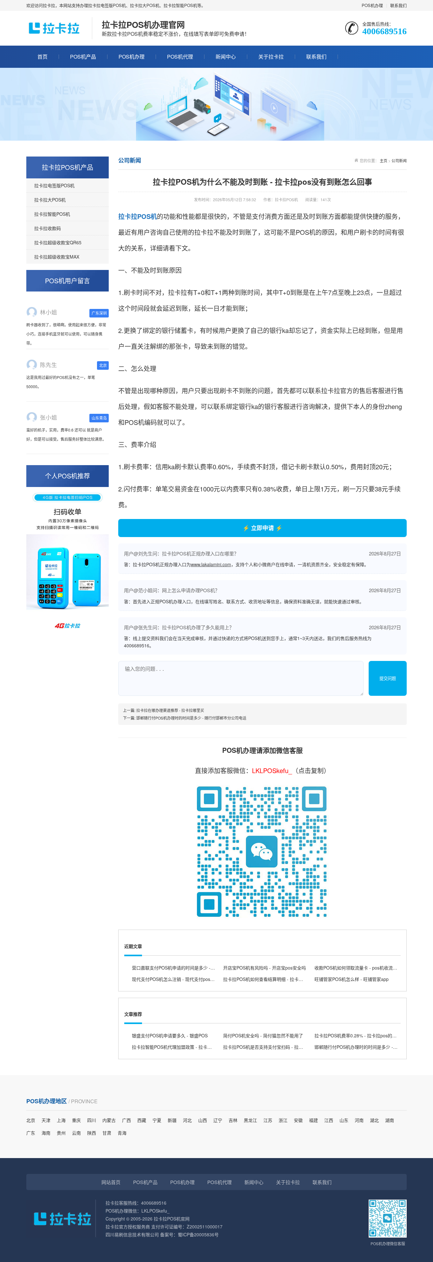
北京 (30, 1120)
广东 (30, 1133)
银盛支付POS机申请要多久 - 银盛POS (170, 1035)
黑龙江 (250, 1120)
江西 (328, 1120)
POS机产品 (83, 56)
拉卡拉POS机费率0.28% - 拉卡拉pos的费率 (357, 1035)
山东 (343, 1120)
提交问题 (387, 678)
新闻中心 (226, 56)
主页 (383, 160)
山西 (202, 1120)
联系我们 (398, 5)
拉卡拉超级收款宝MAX (56, 256)
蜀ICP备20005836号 (198, 1234)
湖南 (389, 1120)
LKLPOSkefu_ (272, 770)
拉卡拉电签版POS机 (54, 185)
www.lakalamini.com (211, 564)
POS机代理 (180, 56)
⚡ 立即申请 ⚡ (262, 528)
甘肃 (106, 1133)
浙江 (283, 1120)
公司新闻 (399, 160)
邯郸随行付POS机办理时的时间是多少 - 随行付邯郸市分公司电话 (191, 718)
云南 (76, 1133)
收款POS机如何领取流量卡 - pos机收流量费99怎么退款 (369, 967)
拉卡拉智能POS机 (52, 214)
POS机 (147, 216)
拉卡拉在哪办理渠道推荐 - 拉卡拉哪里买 (170, 710)
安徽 (298, 1120)
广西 (126, 1120)
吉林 (233, 1120)
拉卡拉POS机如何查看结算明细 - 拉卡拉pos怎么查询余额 (280, 979)
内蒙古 (109, 1120)
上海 (61, 1120)
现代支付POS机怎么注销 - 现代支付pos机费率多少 (182, 979)
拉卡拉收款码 (47, 228)
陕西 (91, 1133)
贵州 (61, 1133)
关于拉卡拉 (271, 56)
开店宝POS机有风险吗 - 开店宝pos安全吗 (264, 967)
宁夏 (156, 1120)
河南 (359, 1120)
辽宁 (217, 1120)
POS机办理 (372, 5)
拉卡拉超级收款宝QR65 (57, 242)
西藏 (141, 1120)
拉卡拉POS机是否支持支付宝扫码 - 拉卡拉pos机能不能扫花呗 (284, 1047)
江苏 (267, 1120)
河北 (187, 1120)
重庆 (76, 1120)
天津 (46, 1120)
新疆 (172, 1120)
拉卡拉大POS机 (50, 199)
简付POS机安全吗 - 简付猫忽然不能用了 (263, 1035)
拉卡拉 (127, 216)
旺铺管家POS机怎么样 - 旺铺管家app (351, 979)
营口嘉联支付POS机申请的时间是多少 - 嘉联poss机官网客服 (192, 967)
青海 (122, 1133)
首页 (42, 56)
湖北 (374, 1120)
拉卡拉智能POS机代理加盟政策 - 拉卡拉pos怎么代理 (184, 1047)
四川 (91, 1120)
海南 (46, 1133)
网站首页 (110, 1182)
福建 (313, 1120)
